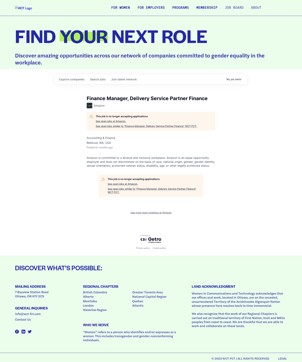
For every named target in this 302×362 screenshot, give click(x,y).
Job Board (234, 8)
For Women (120, 8)
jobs (98, 79)
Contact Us (23, 319)
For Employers (151, 8)
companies (71, 79)
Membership (206, 8)
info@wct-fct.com (28, 314)
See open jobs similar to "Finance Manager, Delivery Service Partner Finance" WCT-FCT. (146, 126)
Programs (180, 8)
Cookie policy (159, 248)
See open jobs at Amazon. (111, 121)
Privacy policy (143, 248)
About (256, 8)
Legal (282, 358)
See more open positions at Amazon (151, 212)
